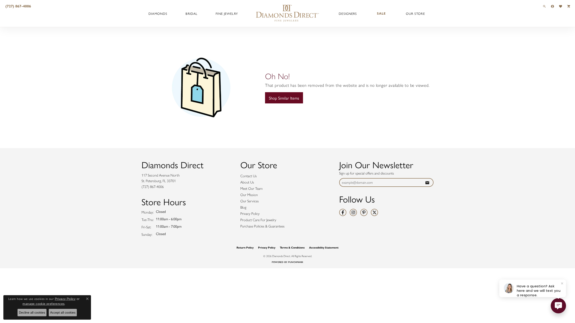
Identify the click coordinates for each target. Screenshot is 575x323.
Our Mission (249, 195)
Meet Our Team (251, 188)
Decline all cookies (32, 312)
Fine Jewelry (227, 13)
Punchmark (295, 262)
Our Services (249, 201)
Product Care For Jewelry (258, 220)
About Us (247, 182)
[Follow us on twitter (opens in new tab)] (374, 212)
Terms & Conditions (292, 247)
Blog (243, 207)
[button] (544, 6)
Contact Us (248, 176)
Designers (348, 13)
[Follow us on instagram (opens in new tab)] (353, 212)
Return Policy (245, 247)
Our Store (415, 13)
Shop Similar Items (284, 98)
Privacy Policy (250, 214)
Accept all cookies (62, 312)
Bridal (191, 13)
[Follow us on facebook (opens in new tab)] (342, 212)
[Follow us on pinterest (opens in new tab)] (363, 212)
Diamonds (157, 13)
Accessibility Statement (323, 247)
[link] (17, 6)
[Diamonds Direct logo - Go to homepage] (287, 13)
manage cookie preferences (43, 304)
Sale (381, 13)
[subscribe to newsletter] (427, 182)
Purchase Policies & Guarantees (262, 226)
